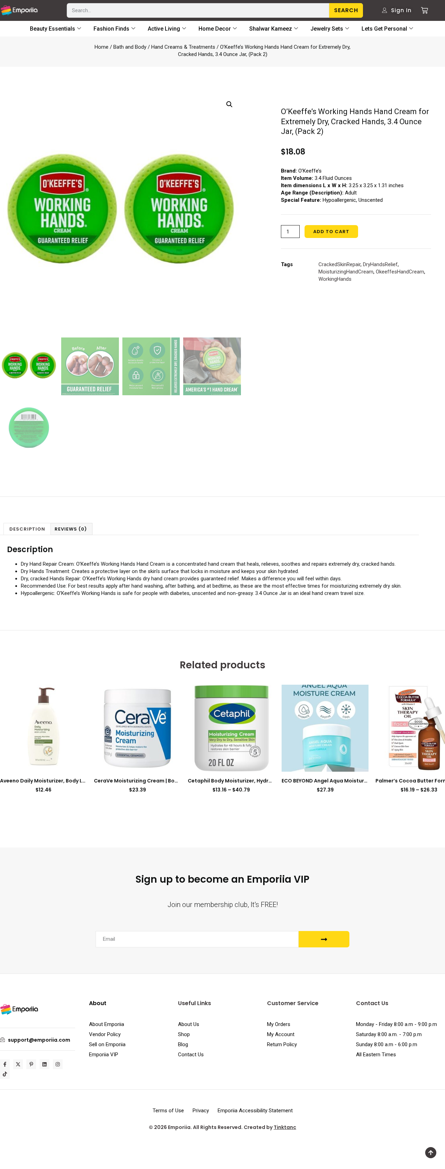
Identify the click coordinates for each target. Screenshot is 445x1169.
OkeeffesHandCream (400, 272)
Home (101, 47)
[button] (229, 104)
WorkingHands (334, 279)
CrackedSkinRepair (339, 264)
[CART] (422, 10)
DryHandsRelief (380, 264)
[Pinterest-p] (31, 1064)
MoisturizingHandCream (345, 272)
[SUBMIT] (324, 939)
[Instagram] (58, 1064)
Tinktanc (285, 1127)
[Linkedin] (44, 1064)
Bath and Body (129, 47)
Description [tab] (27, 529)
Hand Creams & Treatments (183, 47)
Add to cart (331, 231)
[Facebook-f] (5, 1064)
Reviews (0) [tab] (71, 529)
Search (346, 10)
